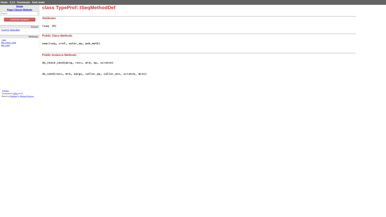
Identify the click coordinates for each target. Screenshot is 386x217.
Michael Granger (27, 96)
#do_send (5, 45)
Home (4, 2)
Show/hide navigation (19, 19)
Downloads (23, 2)
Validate (5, 90)
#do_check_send (8, 43)
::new (3, 40)
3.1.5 (12, 2)
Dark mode (38, 2)
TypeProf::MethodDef (10, 30)
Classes (18, 9)
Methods (27, 9)
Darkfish (13, 96)
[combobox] (19, 13)
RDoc (15, 93)
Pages (10, 9)
